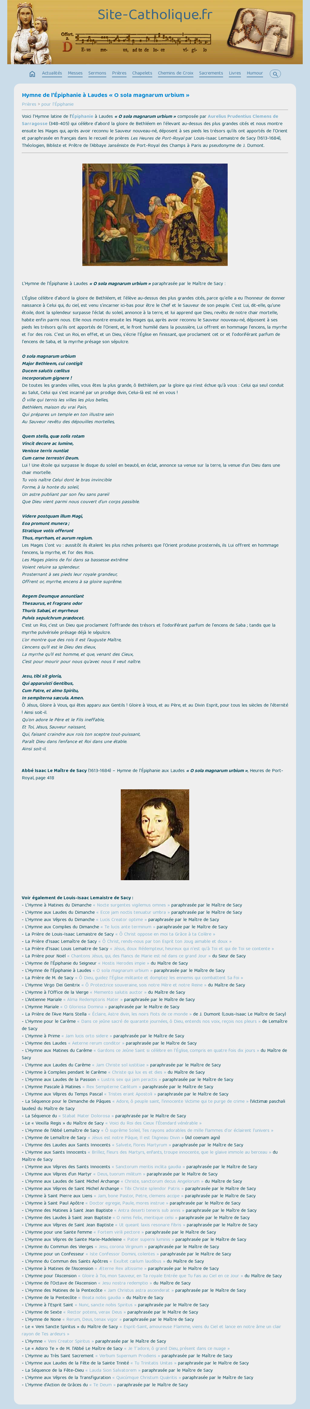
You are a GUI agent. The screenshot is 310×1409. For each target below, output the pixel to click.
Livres (235, 73)
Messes (75, 73)
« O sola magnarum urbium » (123, 971)
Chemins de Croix (175, 73)
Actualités (52, 73)
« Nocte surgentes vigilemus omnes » (131, 905)
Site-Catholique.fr (155, 16)
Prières (119, 73)
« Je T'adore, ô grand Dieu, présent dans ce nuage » (177, 1349)
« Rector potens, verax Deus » (94, 1312)
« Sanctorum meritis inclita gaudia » (148, 1167)
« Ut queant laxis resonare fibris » (150, 1225)
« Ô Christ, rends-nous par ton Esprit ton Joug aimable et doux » (165, 942)
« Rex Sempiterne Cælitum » (111, 1087)
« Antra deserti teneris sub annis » (149, 1211)
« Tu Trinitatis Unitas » (153, 1363)
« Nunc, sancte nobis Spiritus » (106, 1305)
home (32, 74)
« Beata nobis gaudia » (101, 1298)
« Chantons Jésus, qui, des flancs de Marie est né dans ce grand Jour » (139, 956)
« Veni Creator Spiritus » (69, 1342)
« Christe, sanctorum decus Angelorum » (162, 1182)
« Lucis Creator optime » (121, 920)
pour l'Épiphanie (57, 105)
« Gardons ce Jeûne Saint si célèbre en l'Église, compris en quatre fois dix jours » (176, 1051)
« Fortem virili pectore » (119, 1232)
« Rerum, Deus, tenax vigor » (92, 1320)
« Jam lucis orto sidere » (86, 1036)
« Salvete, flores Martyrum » (141, 1145)
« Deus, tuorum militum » (119, 1174)
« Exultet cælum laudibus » (137, 1262)
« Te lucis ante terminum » (128, 927)
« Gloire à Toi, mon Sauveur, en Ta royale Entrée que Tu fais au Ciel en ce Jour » (160, 1276)
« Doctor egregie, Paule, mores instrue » (126, 1203)
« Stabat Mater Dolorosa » (86, 1116)
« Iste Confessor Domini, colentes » (122, 1254)
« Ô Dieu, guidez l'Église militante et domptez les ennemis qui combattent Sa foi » (159, 978)
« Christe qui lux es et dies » (137, 1073)
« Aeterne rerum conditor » (96, 1043)
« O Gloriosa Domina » (83, 1007)
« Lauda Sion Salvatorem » (112, 1371)
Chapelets (142, 73)
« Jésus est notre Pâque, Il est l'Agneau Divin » (136, 1138)
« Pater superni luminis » (148, 1240)
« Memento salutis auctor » (118, 993)
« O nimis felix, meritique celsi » (145, 1218)
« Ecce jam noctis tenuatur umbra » (133, 913)
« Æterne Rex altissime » (121, 1269)
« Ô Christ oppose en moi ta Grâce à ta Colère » (165, 934)
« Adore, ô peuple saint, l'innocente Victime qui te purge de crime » (180, 1102)
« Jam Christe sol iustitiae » (120, 1065)
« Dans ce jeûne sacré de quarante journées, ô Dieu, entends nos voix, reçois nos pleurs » (169, 1022)
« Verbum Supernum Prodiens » (127, 1356)
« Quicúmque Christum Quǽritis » (146, 1378)
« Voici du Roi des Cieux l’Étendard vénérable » (153, 1123)
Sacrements (211, 73)
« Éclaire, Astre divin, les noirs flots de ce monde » (140, 1014)
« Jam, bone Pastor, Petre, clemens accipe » (138, 1196)
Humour (255, 73)
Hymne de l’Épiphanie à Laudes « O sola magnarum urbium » (106, 95)
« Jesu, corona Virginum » (121, 1247)
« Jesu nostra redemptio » (125, 1283)
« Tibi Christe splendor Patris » (152, 1189)
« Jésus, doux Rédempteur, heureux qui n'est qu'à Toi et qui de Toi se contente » (192, 949)
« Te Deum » (102, 1385)
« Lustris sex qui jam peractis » (129, 1080)
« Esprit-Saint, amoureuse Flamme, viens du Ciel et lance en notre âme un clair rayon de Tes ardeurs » (151, 1331)
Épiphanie (82, 117)
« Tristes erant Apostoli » (130, 1094)
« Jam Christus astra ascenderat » (139, 1291)
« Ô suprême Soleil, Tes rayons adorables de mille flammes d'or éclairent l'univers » (187, 1131)
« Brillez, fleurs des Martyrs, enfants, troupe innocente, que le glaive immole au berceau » (179, 1153)
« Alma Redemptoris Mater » (93, 1000)
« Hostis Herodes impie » (123, 964)
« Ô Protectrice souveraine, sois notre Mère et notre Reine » (143, 985)
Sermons (97, 73)
